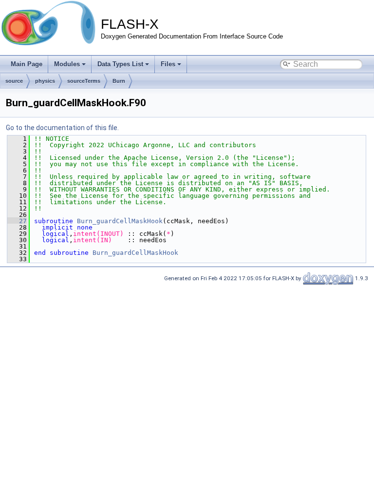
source (14, 81)
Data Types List (120, 64)
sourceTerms (83, 81)
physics (45, 81)
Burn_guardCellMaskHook (120, 221)
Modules (67, 64)
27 (17, 221)
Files (168, 64)
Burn (118, 81)
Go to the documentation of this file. (62, 128)
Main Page (26, 64)
